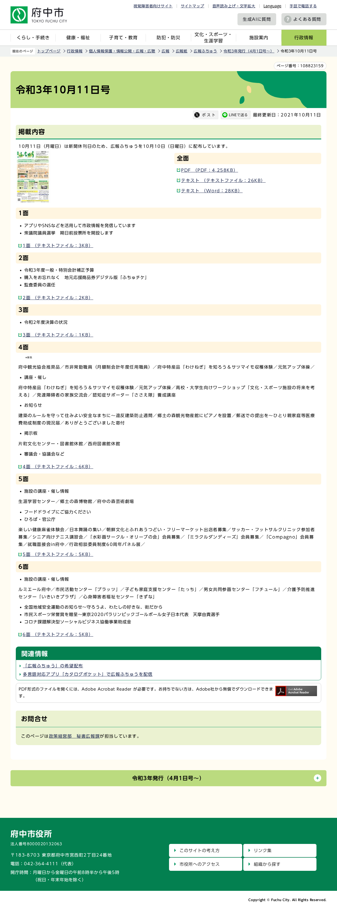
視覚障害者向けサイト (152, 6)
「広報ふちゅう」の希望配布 (53, 666)
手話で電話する (303, 6)
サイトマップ (192, 6)
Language (272, 6)
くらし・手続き (33, 37)
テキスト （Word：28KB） (212, 191)
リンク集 (263, 850)
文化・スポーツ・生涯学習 (213, 37)
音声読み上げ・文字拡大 (233, 6)
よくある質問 (307, 19)
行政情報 (303, 37)
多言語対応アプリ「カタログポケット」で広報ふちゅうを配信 (88, 674)
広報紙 (182, 51)
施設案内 (258, 37)
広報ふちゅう (205, 51)
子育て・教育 (123, 37)
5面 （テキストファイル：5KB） (58, 554)
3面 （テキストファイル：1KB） (58, 335)
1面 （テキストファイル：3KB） (58, 245)
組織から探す (267, 864)
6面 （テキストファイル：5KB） (58, 634)
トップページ (49, 51)
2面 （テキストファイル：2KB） (58, 298)
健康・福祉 (78, 37)
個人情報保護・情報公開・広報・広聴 (122, 51)
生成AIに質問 (257, 19)
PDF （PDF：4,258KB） (209, 170)
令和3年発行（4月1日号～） (249, 51)
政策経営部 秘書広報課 (74, 736)
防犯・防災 (168, 37)
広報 (166, 51)
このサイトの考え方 (200, 850)
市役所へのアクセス (200, 864)
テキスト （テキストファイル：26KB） (223, 180)
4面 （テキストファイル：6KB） (58, 467)
